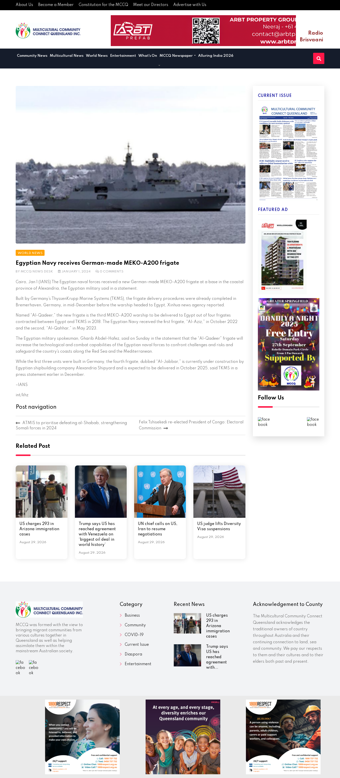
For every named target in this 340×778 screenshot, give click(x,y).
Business (132, 616)
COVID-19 (134, 635)
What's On (147, 56)
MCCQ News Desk (37, 271)
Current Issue (137, 645)
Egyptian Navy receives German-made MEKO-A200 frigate (97, 263)
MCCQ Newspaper (176, 56)
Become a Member (56, 5)
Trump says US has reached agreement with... (217, 657)
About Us (24, 5)
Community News (32, 56)
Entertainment (123, 56)
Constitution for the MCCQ (103, 5)
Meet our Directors (150, 5)
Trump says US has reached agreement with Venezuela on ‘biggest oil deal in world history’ (97, 534)
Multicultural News (66, 56)
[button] (159, 66)
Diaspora (133, 654)
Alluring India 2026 (215, 56)
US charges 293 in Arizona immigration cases (39, 529)
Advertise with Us (189, 5)
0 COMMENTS (111, 271)
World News (97, 56)
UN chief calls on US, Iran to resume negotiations (157, 529)
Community (135, 625)
